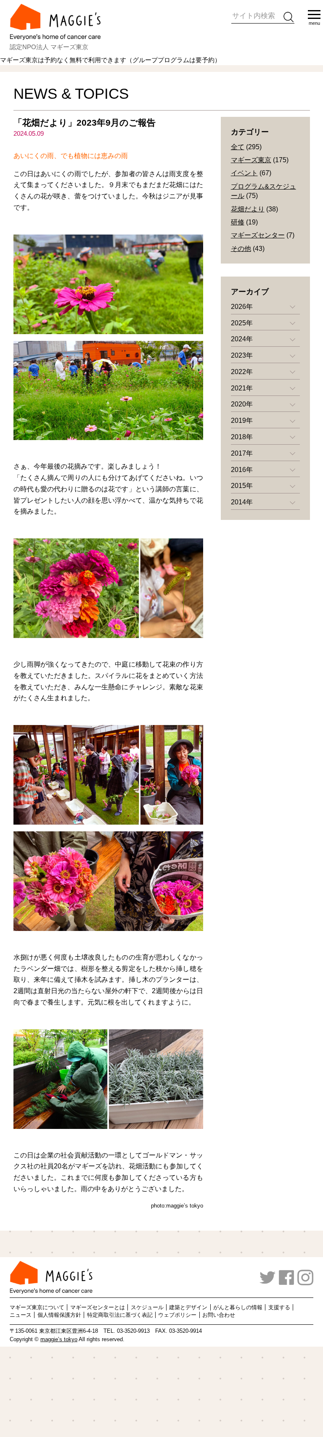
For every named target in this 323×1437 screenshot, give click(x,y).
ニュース (21, 1315)
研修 (237, 222)
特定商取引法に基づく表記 (120, 1315)
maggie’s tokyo (58, 1339)
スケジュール (147, 1307)
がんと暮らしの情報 (237, 1307)
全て (237, 146)
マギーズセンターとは (97, 1307)
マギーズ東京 (251, 159)
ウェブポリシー (177, 1315)
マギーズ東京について (37, 1307)
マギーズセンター (258, 235)
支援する (279, 1307)
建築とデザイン (188, 1307)
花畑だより (248, 209)
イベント (244, 173)
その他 (241, 248)
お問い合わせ (218, 1315)
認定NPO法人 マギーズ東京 (49, 46)
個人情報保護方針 (59, 1315)
